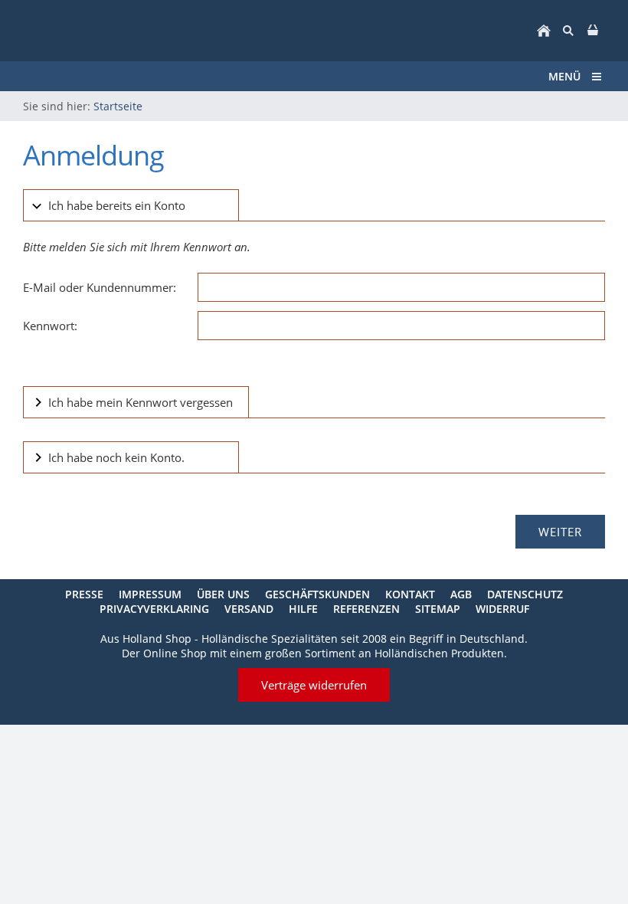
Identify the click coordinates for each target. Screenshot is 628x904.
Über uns (223, 594)
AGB (461, 594)
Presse (84, 594)
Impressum (150, 594)
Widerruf (502, 608)
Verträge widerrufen (314, 685)
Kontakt (410, 594)
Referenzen (366, 608)
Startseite (117, 106)
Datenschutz (525, 594)
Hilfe (303, 608)
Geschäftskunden (317, 594)
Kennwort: (50, 325)
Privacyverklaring (154, 608)
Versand (248, 608)
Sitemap (437, 608)
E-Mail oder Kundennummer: (99, 287)
